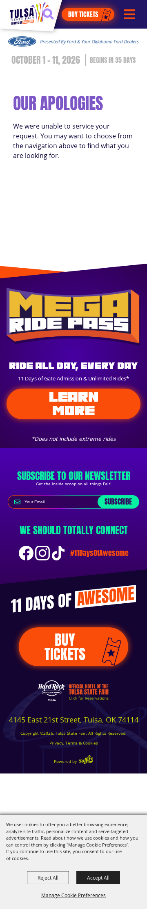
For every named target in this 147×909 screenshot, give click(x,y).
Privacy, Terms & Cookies (73, 743)
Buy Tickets (83, 14)
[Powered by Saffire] (86, 760)
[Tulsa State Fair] (29, 13)
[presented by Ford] (73, 41)
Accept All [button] (98, 877)
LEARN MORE (73, 403)
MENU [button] (129, 14)
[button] (52, 17)
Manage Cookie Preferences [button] (73, 895)
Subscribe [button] (118, 501)
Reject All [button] (48, 877)
